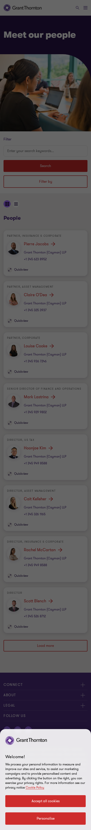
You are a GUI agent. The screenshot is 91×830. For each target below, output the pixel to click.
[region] (45, 779)
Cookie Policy (35, 787)
